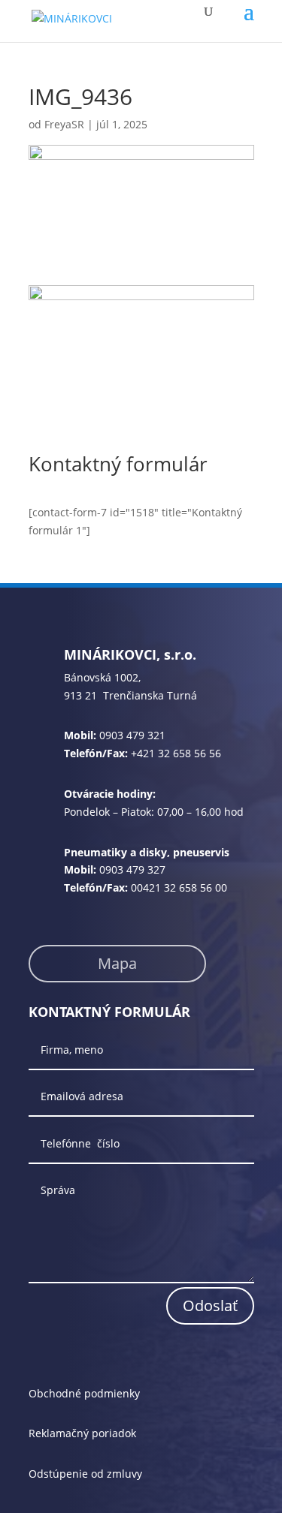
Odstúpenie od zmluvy (85, 1473)
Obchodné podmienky (84, 1393)
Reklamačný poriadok (82, 1433)
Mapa (117, 963)
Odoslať (210, 1305)
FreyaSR (64, 124)
